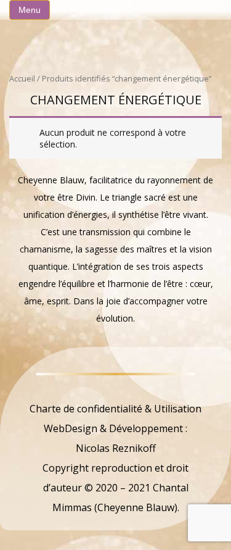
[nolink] (115, 389)
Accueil (22, 78)
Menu (29, 10)
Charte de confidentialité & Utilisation (115, 408)
